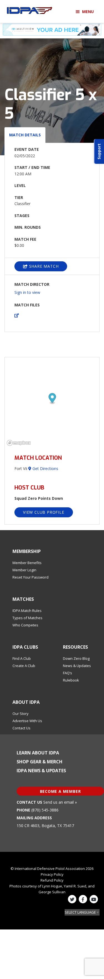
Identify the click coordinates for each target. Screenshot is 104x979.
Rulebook (71, 680)
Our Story (20, 713)
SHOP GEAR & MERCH (39, 762)
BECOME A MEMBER (60, 791)
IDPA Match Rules (27, 610)
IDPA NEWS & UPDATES (41, 771)
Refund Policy (52, 880)
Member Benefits (27, 562)
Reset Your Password (30, 577)
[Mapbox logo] (18, 443)
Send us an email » (60, 802)
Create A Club (23, 665)
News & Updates (77, 665)
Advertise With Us (27, 720)
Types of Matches (27, 617)
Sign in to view (27, 292)
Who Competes (25, 625)
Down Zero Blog (76, 658)
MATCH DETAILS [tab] (25, 134)
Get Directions (44, 468)
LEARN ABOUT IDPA (38, 753)
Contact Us (21, 727)
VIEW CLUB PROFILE (43, 512)
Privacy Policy (52, 874)
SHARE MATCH (43, 266)
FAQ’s (67, 672)
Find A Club (21, 658)
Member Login (24, 569)
